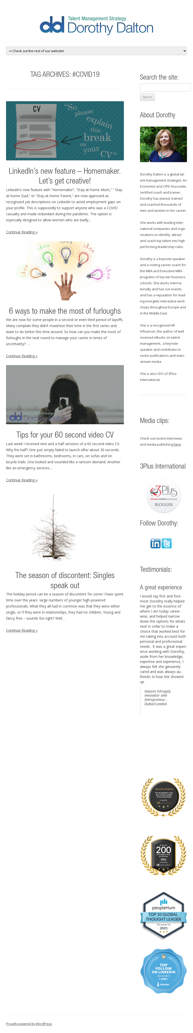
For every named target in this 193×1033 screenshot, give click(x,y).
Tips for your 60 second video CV (65, 436)
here (177, 444)
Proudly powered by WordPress (29, 1024)
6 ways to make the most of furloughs (65, 312)
